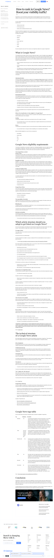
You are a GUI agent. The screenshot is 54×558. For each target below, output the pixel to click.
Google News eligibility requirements (4, 11)
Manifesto (38, 548)
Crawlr (46, 539)
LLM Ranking (47, 536)
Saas (28, 548)
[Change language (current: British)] (47, 1)
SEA (37, 536)
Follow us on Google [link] (5, 27)
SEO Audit (29, 539)
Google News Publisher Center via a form (41, 79)
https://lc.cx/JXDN (29, 275)
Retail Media (38, 540)
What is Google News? (4, 8)
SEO (28, 536)
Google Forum (20, 381)
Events (47, 548)
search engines (45, 68)
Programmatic (39, 539)
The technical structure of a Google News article (5, 18)
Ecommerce (29, 547)
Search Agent (47, 543)
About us (38, 547)
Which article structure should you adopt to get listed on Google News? (4, 14)
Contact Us (43, 1)
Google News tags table (4, 21)
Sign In (38, 1)
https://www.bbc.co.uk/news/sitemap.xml (23, 404)
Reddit (28, 540)
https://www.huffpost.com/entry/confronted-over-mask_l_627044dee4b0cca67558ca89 (33, 241)
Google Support (20, 329)
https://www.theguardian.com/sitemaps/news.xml (24, 401)
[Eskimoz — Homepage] (8, 1)
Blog (46, 547)
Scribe (46, 540)
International (29, 551)
